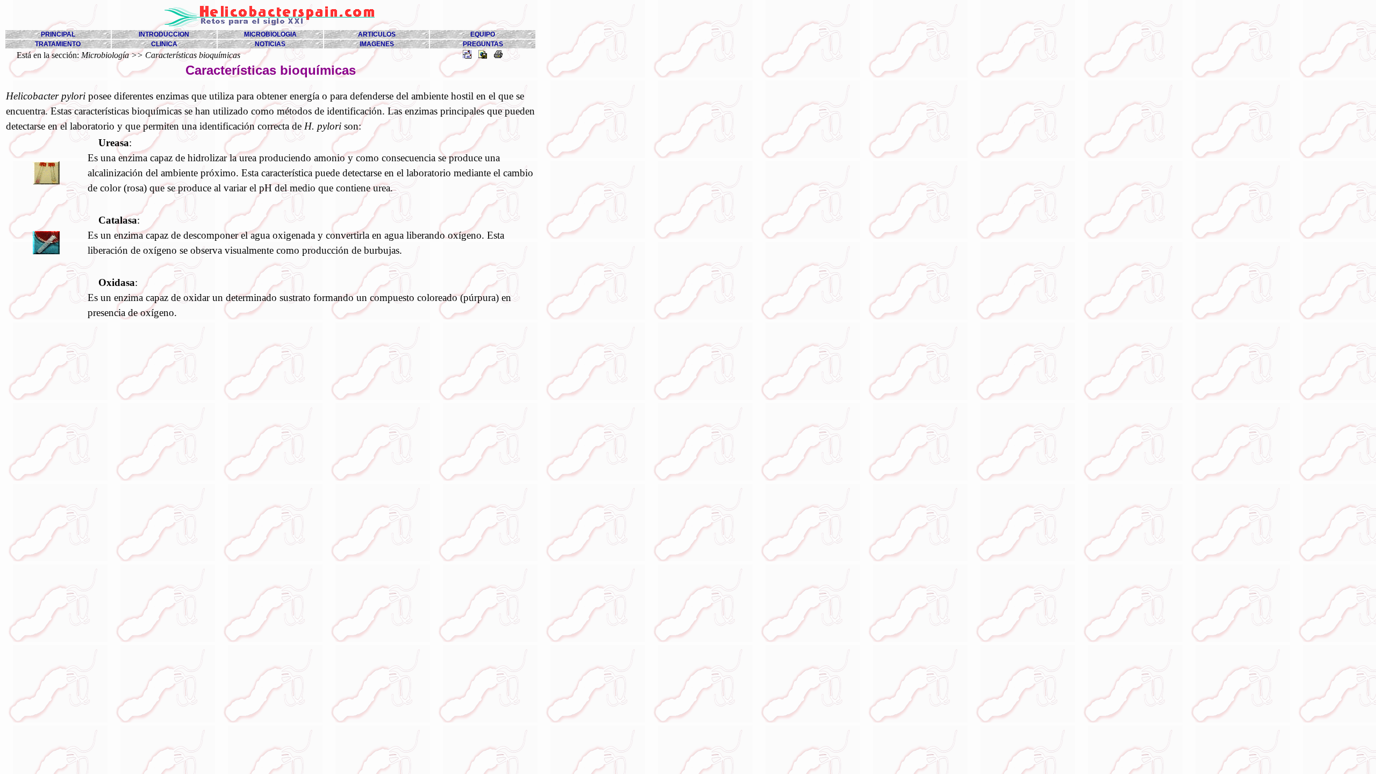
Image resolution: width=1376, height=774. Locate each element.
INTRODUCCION (164, 34)
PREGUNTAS (483, 44)
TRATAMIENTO (58, 44)
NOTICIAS (270, 44)
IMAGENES (377, 44)
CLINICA (164, 44)
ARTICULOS (377, 34)
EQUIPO (482, 34)
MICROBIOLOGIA (270, 34)
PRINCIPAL (58, 34)
